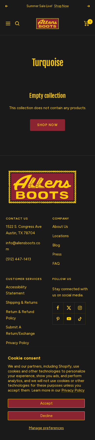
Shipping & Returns (22, 302)
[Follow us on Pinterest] (57, 318)
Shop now (47, 125)
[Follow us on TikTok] (79, 318)
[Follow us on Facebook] (57, 307)
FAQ (56, 263)
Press (57, 254)
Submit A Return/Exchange (20, 330)
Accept (46, 403)
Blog (56, 245)
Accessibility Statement (16, 290)
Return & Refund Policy (20, 315)
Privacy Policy (73, 390)
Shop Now (61, 6)
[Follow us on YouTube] (68, 318)
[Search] (17, 23)
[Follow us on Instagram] (79, 307)
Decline (46, 416)
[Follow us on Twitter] (68, 307)
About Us (60, 226)
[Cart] (86, 23)
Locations (60, 236)
